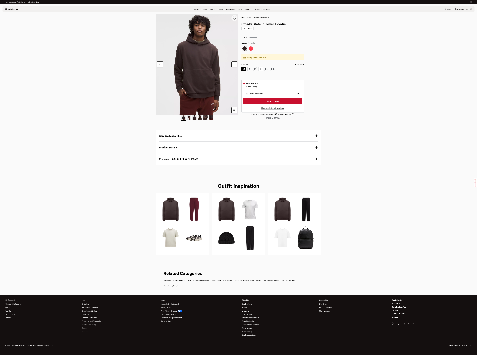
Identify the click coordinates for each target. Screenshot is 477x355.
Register (8, 311)
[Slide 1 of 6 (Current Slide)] (183, 118)
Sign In (7, 307)
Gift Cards (396, 303)
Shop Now (35, 2)
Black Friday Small (288, 280)
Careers (395, 310)
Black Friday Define (271, 280)
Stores (84, 328)
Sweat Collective (248, 321)
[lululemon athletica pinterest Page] (398, 324)
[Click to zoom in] (234, 110)
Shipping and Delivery (90, 311)
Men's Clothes (246, 17)
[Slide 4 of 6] (200, 118)
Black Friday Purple (170, 285)
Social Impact (247, 328)
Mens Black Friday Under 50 (174, 280)
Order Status (10, 314)
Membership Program (13, 304)
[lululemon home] (12, 9)
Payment (85, 314)
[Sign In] (467, 9)
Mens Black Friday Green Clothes (248, 280)
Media (244, 307)
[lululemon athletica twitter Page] (393, 324)
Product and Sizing (89, 325)
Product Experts (325, 307)
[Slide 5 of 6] (205, 118)
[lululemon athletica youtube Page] (403, 324)
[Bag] (471, 9)
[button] (273, 93)
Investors (245, 311)
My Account (10, 300)
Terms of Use (166, 321)
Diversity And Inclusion (250, 325)
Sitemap (395, 317)
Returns (8, 318)
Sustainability (247, 331)
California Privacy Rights (170, 314)
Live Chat (322, 304)
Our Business (247, 304)
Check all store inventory (272, 107)
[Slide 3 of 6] (194, 118)
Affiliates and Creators (250, 318)
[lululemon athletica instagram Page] (413, 324)
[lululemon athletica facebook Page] (408, 324)
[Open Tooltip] (293, 114)
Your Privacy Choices (169, 311)
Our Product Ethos (249, 335)
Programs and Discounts (91, 321)
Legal (163, 300)
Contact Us (323, 300)
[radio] (244, 48)
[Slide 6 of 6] (211, 118)
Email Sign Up (397, 300)
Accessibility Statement (170, 304)
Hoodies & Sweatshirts (261, 17)
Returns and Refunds (90, 307)
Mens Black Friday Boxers (222, 280)
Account (85, 331)
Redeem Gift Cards (89, 318)
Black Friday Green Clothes (198, 280)
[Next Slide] (234, 64)
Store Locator (324, 311)
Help (83, 300)
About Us (245, 300)
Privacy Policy (166, 307)
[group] (197, 64)
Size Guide (299, 64)
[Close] (471, 2)
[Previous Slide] (160, 64)
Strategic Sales (247, 314)
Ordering (85, 304)
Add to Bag (273, 101)
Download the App (399, 307)
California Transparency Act (171, 318)
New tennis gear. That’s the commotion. (18, 2)
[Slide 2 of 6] (189, 118)
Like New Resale (398, 314)
